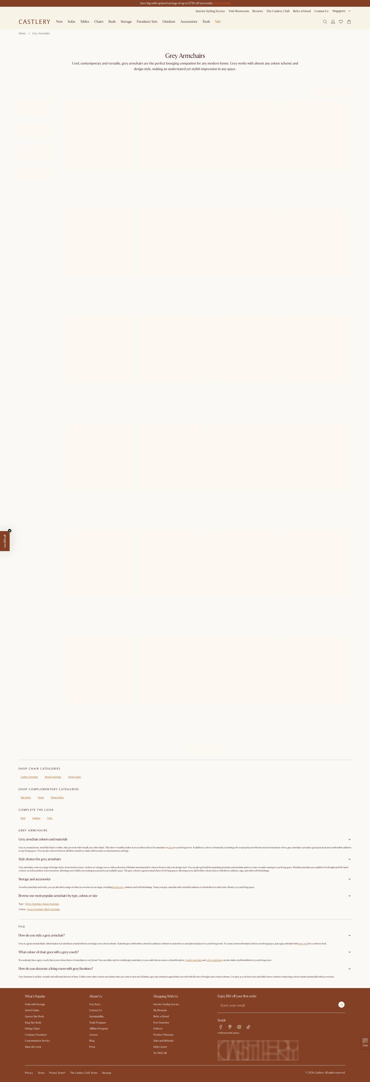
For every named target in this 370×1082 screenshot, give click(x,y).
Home (22, 33)
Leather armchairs (193, 960)
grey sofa (303, 943)
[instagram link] (239, 1027)
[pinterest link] (230, 1027)
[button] (340, 22)
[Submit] (341, 1005)
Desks (41, 797)
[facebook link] (221, 1027)
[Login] (333, 21)
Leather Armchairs (29, 777)
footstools (118, 887)
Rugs (23, 818)
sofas (170, 847)
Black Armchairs (52, 909)
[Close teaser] (10, 531)
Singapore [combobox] (339, 11)
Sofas (49, 818)
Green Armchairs (35, 909)
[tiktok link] (248, 1027)
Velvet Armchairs (33, 904)
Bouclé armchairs (53, 777)
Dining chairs (74, 777)
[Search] (325, 22)
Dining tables (57, 797)
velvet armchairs (214, 960)
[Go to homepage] (34, 22)
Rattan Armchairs (51, 904)
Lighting (36, 818)
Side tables (26, 797)
